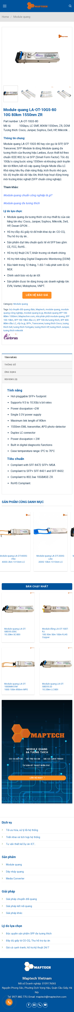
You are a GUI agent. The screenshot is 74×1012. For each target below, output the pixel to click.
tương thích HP (42, 327)
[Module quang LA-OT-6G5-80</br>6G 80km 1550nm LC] (18, 532)
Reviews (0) (11, 379)
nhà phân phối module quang (50, 316)
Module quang (21, 16)
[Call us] (39, 1005)
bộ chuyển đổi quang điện (22, 309)
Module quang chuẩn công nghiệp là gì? (27, 195)
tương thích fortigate (23, 327)
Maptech (40, 309)
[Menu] (5, 6)
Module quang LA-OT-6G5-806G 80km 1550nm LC (18, 557)
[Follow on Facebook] (28, 1005)
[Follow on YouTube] (45, 1005)
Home (5, 16)
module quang (53, 309)
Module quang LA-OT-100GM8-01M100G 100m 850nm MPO (16, 686)
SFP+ (28, 323)
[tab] (37, 357)
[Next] (66, 57)
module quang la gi (33, 313)
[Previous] (9, 57)
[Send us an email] (34, 1005)
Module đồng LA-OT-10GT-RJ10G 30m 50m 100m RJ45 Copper (55, 633)
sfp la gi (21, 323)
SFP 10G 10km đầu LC (25, 320)
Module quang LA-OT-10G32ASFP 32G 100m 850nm (55, 558)
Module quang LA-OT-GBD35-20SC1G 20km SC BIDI (15, 631)
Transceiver (37, 323)
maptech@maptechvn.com (51, 996)
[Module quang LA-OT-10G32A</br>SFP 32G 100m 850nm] (55, 532)
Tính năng (10, 357)
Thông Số (10, 364)
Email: (32, 996)
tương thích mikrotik (13, 330)
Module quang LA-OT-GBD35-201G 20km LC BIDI (53, 686)
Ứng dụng (10, 372)
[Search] (70, 6)
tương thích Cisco (53, 323)
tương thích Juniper (59, 327)
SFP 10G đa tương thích (48, 320)
